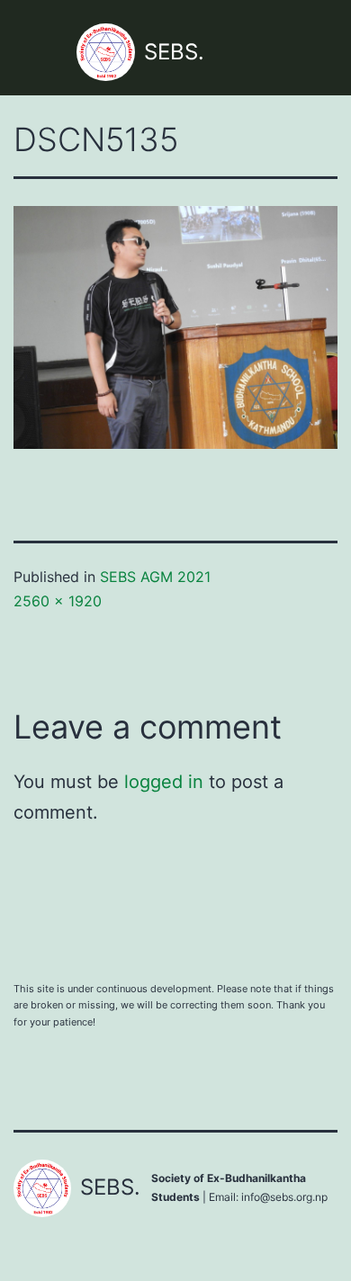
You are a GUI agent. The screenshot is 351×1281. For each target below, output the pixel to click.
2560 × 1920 (58, 601)
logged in (163, 782)
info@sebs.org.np (284, 1197)
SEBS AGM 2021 (155, 577)
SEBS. (174, 52)
